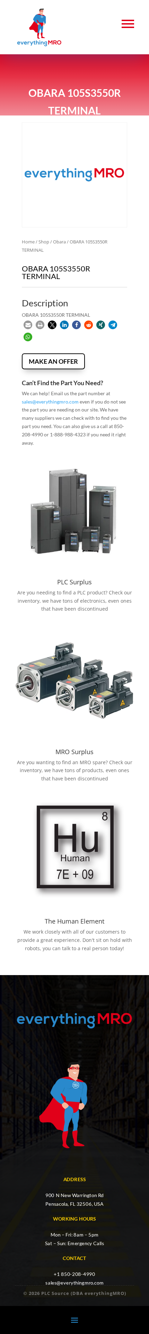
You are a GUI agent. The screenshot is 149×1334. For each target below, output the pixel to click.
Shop (43, 242)
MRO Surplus (74, 752)
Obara (59, 242)
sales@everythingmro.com (50, 402)
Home (28, 242)
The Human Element (74, 921)
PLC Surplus (74, 582)
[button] (28, 325)
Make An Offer (53, 361)
